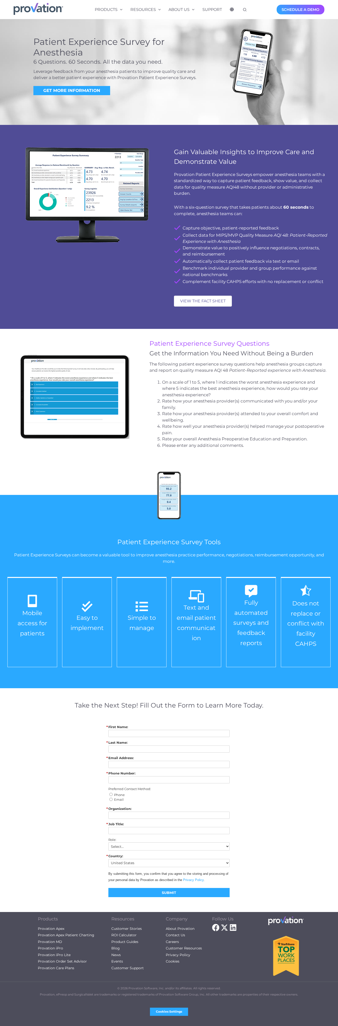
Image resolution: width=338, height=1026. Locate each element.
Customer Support (127, 968)
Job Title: (116, 824)
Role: (112, 840)
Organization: (119, 809)
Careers (172, 942)
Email (119, 799)
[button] (120, 9)
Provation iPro (50, 948)
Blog (115, 948)
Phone (119, 795)
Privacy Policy (193, 880)
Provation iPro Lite (54, 955)
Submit (169, 892)
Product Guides (124, 942)
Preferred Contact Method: (129, 789)
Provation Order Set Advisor (62, 961)
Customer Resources (184, 948)
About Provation (180, 928)
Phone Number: (121, 773)
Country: (115, 856)
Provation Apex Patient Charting (66, 935)
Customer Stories (126, 928)
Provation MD (50, 942)
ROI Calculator (124, 935)
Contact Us (175, 935)
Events (117, 961)
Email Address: (121, 758)
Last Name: (117, 742)
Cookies (172, 961)
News (116, 955)
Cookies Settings (169, 1011)
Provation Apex (51, 928)
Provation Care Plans (56, 968)
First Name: (118, 727)
